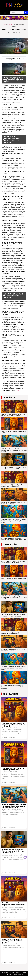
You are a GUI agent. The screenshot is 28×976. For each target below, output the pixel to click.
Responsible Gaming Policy (18, 974)
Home (4, 24)
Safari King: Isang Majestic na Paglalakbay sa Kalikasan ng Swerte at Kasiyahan (13, 485)
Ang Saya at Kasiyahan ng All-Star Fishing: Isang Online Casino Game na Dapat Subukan (13, 468)
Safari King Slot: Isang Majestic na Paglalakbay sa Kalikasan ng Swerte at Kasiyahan (13, 414)
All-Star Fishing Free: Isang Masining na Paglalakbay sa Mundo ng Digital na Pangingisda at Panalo (14, 450)
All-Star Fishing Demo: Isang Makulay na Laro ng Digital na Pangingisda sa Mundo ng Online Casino (13, 521)
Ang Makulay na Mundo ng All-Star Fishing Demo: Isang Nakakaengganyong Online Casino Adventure (13, 540)
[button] (5, 12)
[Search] (26, 12)
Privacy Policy (8, 974)
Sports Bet (9, 24)
